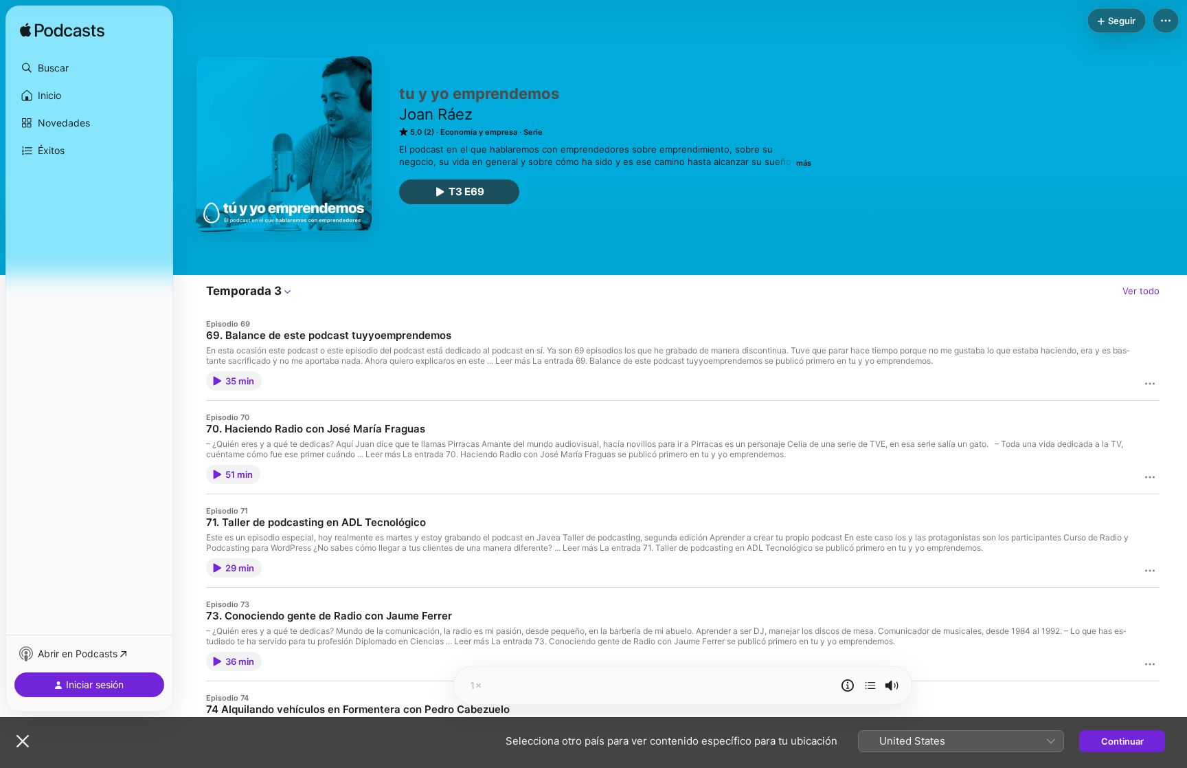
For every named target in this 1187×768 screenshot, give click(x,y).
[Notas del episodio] (847, 685)
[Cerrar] (22, 741)
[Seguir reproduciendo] (870, 685)
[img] (62, 31)
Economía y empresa (478, 132)
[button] (89, 68)
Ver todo (1141, 290)
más (803, 163)
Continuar (1122, 741)
